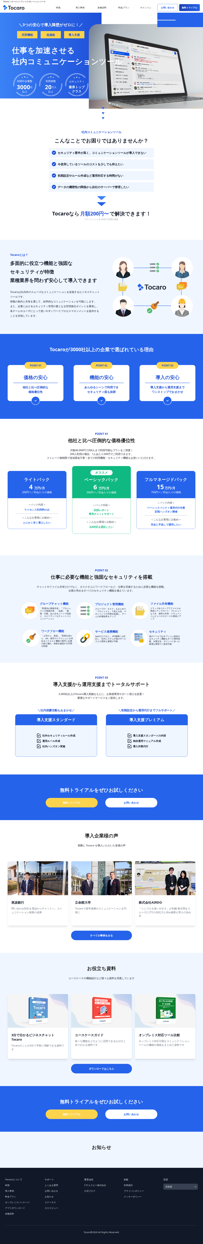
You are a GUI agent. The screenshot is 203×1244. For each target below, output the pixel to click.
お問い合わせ (51, 1190)
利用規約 (128, 1185)
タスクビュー (51, 1207)
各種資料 (9, 1213)
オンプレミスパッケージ (17, 1202)
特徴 (7, 1185)
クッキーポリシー (133, 1196)
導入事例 (9, 1190)
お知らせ (49, 1196)
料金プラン (10, 1196)
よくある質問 (51, 1185)
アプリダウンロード (15, 1207)
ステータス (50, 1202)
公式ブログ (89, 1190)
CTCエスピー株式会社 (95, 1185)
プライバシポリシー (134, 1190)
